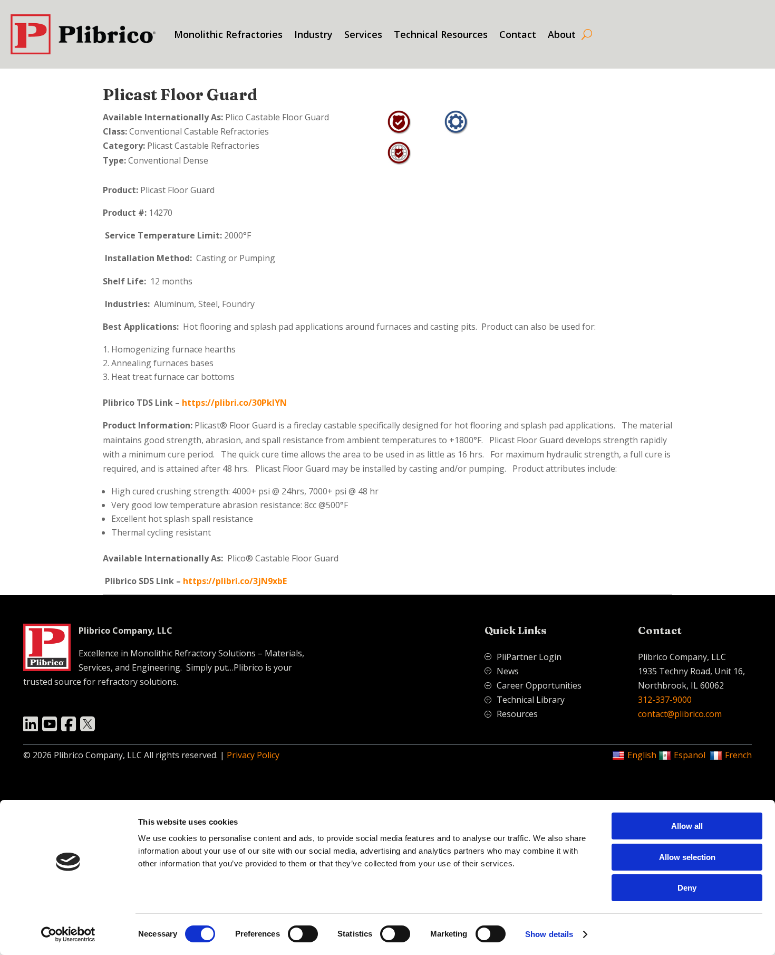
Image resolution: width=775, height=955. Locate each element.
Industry (313, 34)
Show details (549, 934)
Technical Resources (441, 34)
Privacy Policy (253, 755)
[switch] (303, 933)
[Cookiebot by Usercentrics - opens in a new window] (68, 934)
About (562, 34)
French (738, 755)
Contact (517, 34)
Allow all (687, 826)
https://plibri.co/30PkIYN (234, 402)
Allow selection (687, 857)
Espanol (689, 755)
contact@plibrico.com (680, 714)
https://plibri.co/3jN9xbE (235, 581)
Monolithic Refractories (228, 34)
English (641, 755)
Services (363, 34)
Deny (686, 887)
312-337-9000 (665, 699)
